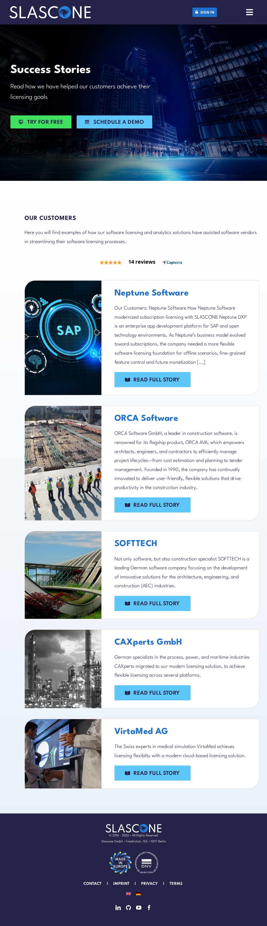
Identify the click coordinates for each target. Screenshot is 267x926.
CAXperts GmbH (148, 642)
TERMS (176, 884)
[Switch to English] (129, 894)
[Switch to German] (138, 894)
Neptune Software (151, 293)
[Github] (128, 907)
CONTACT (92, 884)
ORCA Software (146, 419)
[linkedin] (118, 907)
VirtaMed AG (141, 732)
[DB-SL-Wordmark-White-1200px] (50, 8)
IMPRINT (121, 884)
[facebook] (149, 907)
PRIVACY (149, 884)
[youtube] (138, 907)
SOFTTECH (135, 544)
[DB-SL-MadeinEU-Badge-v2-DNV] (147, 852)
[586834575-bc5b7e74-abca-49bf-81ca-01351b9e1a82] (120, 852)
